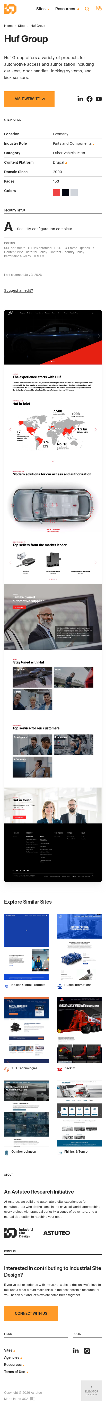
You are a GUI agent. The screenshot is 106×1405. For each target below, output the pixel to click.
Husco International (78, 985)
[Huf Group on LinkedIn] (80, 99)
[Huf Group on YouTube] (99, 99)
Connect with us (31, 1313)
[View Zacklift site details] (79, 1030)
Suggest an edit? (18, 290)
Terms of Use (14, 1372)
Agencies (11, 1357)
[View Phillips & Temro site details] (79, 1114)
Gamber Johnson (23, 1151)
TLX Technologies (24, 1068)
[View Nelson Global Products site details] (26, 947)
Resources (65, 9)
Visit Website (27, 99)
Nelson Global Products (28, 985)
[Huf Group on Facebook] (89, 99)
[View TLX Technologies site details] (26, 1030)
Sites (41, 9)
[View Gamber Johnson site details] (26, 1114)
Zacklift (69, 1068)
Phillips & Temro (75, 1151)
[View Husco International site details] (79, 947)
